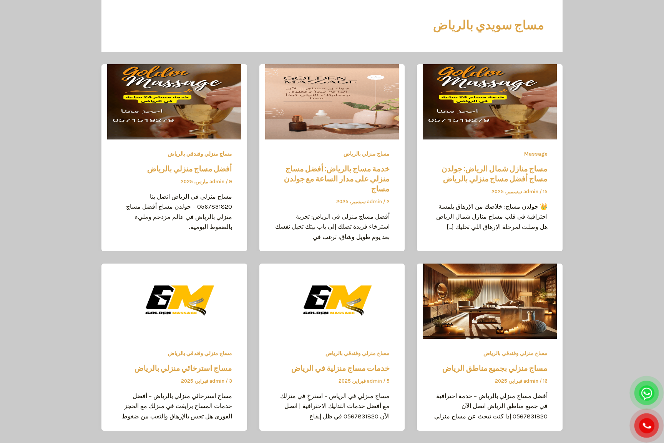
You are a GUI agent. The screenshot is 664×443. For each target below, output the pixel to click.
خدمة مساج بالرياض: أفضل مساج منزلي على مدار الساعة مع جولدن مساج (337, 178)
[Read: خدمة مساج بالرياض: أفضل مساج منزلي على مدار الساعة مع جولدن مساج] (332, 101)
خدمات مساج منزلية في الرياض (340, 368)
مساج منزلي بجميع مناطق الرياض (495, 368)
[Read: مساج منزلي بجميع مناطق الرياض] (490, 300)
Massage (536, 154)
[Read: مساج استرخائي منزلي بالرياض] (174, 300)
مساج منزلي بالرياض (367, 154)
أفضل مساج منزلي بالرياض (189, 168)
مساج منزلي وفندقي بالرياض (200, 154)
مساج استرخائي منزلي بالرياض (183, 368)
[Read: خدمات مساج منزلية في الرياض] (332, 300)
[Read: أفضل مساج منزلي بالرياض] (174, 101)
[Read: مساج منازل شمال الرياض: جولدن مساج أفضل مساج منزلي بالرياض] (490, 101)
